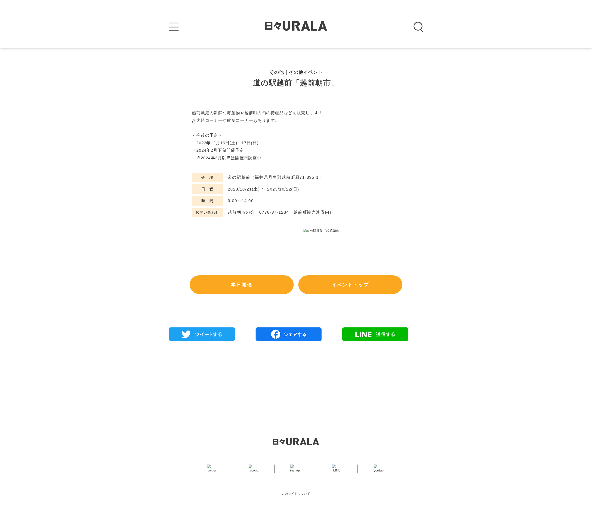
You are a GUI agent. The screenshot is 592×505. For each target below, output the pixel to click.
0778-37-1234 (274, 212)
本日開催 (241, 284)
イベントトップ (350, 284)
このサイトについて (296, 493)
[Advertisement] (296, 377)
